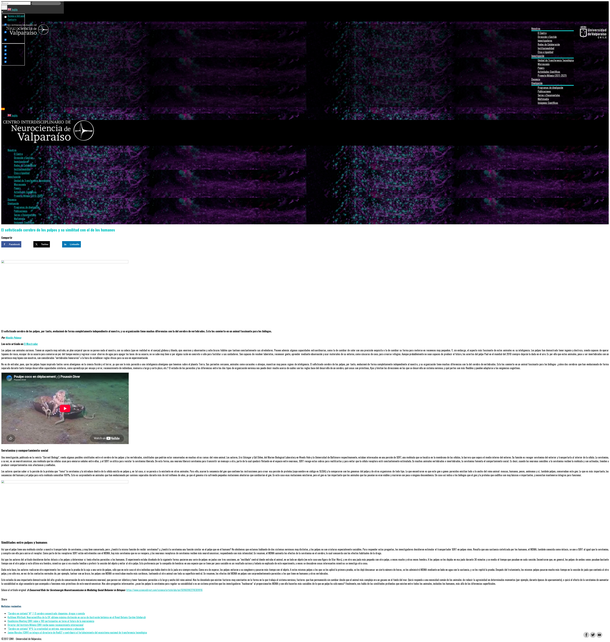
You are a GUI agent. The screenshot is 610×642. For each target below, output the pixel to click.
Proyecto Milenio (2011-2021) (552, 75)
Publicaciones (544, 91)
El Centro (542, 33)
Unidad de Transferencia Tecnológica (556, 60)
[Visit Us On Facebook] (586, 637)
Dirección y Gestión (547, 37)
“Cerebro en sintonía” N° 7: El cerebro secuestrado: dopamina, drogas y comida (46, 613)
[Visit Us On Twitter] (593, 637)
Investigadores (545, 41)
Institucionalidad (546, 48)
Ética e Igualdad (545, 52)
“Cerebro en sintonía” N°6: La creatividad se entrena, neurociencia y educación (46, 629)
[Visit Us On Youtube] (599, 637)
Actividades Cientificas (549, 72)
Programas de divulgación (550, 87)
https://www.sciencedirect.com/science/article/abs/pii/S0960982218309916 (164, 590)
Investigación (537, 56)
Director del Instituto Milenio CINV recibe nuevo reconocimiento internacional (45, 625)
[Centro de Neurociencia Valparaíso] (25, 36)
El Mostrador (31, 344)
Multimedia (543, 99)
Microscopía (543, 64)
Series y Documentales (549, 95)
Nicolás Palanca (13, 337)
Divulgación (536, 83)
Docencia (535, 79)
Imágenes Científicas (548, 103)
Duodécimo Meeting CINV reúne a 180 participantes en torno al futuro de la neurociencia (51, 621)
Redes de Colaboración (549, 44)
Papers (541, 68)
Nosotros (535, 28)
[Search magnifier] (4, 7)
